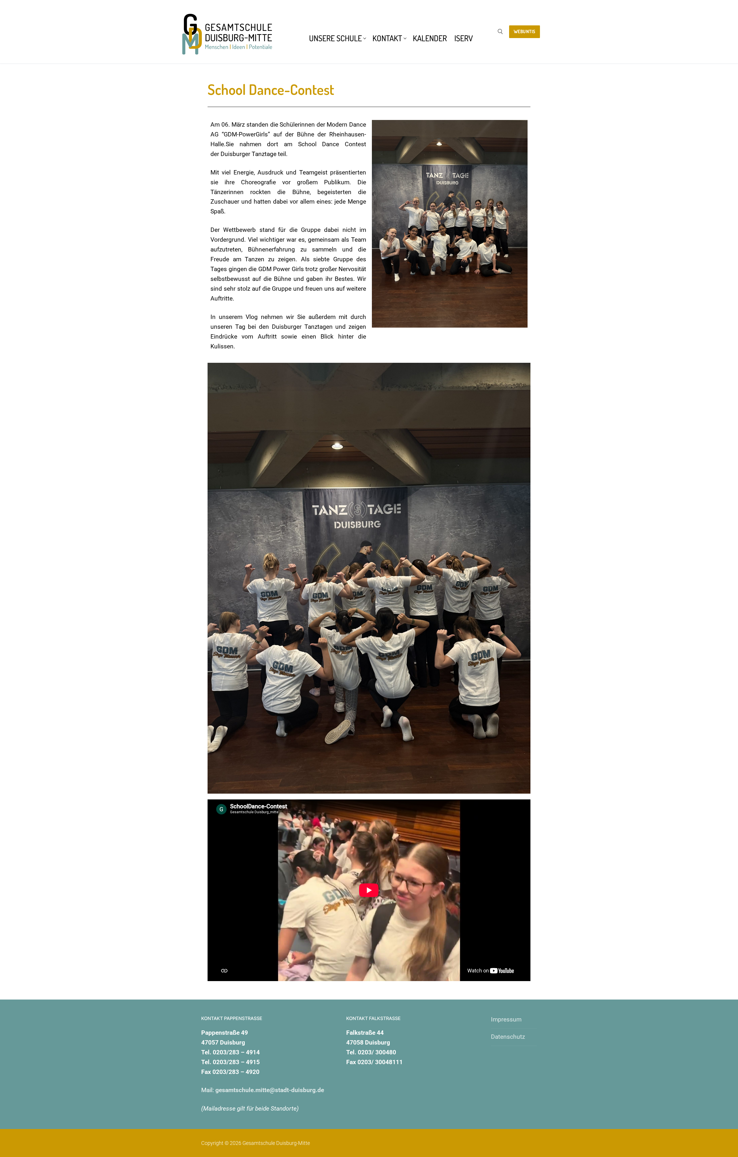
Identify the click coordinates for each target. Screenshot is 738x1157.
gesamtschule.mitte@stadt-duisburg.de (269, 1090)
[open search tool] (500, 31)
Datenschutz (508, 1036)
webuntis (524, 31)
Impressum (506, 1019)
